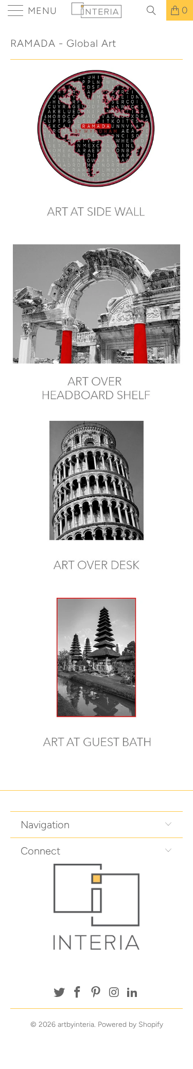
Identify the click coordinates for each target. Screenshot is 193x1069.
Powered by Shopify (130, 1024)
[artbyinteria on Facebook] (77, 993)
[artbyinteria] (96, 10)
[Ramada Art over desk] (96, 590)
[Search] (155, 10)
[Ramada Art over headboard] (96, 413)
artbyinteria (76, 1024)
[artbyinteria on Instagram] (114, 993)
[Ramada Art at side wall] (96, 236)
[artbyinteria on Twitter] (59, 993)
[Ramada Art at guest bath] (96, 767)
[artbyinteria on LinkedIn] (133, 993)
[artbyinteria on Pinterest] (96, 993)
